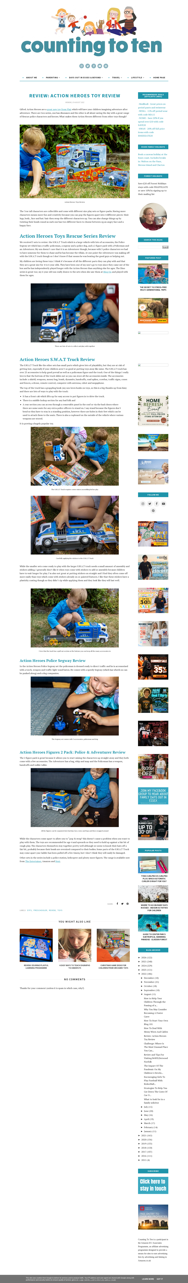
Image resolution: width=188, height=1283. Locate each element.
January (148, 1131)
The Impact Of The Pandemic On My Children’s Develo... (153, 1069)
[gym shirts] (153, 678)
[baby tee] (153, 839)
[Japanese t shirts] (153, 545)
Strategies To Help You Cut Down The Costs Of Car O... (155, 1092)
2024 (143, 965)
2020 (143, 1139)
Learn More (148, 1279)
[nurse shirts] (153, 645)
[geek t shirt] (153, 712)
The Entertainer (33, 861)
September (149, 990)
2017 (143, 1151)
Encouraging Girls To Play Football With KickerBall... (154, 1080)
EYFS (29, 910)
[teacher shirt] (153, 612)
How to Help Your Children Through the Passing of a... (155, 1002)
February (148, 1127)
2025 (143, 961)
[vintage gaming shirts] (153, 745)
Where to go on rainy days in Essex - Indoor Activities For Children (154, 908)
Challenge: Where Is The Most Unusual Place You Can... (156, 1047)
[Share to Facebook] (117, 904)
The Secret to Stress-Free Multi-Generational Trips (153, 288)
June (146, 1111)
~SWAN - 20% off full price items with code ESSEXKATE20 (151, 132)
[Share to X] (122, 904)
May (146, 1115)
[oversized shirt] (153, 778)
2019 (143, 1143)
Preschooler (40, 910)
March (147, 1123)
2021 (143, 1135)
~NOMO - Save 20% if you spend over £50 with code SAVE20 (150, 122)
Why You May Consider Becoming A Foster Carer (155, 1013)
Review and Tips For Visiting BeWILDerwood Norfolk (156, 1058)
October (148, 986)
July (146, 1106)
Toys (60, 910)
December (149, 977)
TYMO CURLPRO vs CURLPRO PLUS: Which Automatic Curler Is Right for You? (154, 879)
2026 (143, 957)
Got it (160, 1279)
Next (57, 861)
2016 (143, 1155)
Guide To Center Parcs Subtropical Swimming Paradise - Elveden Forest (154, 937)
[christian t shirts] (153, 578)
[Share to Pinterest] (127, 904)
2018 (143, 1147)
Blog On (107, 271)
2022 (143, 973)
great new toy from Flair (59, 109)
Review (52, 910)
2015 (143, 1160)
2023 (143, 969)
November (149, 981)
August (147, 994)
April (146, 1119)
